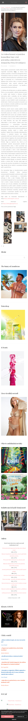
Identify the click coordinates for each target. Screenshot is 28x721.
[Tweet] (3, 246)
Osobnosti (7, 7)
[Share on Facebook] (1, 246)
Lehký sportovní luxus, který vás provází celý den (14, 593)
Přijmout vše (7, 716)
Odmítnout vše (20, 716)
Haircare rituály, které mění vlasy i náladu (14, 575)
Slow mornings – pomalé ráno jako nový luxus (14, 579)
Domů (2, 7)
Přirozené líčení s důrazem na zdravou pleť (14, 560)
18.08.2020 (4, 66)
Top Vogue (14, 2)
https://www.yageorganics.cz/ (10, 203)
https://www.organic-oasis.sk (11, 198)
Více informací (9, 713)
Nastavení (14, 719)
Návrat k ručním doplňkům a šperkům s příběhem (14, 589)
